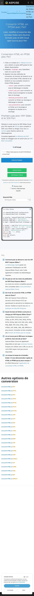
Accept (17, 585)
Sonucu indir (18, 186)
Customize (10, 590)
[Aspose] (12, 2)
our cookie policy (21, 582)
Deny (23, 590)
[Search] (32, 2)
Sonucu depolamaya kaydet (18, 190)
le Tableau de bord (25, 63)
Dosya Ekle (17, 170)
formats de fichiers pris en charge (19, 333)
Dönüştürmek (17, 160)
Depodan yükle (17, 175)
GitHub (17, 126)
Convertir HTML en (8, 386)
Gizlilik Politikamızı (15, 182)
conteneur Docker (26, 344)
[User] (28, 2)
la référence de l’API (22, 136)
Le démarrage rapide (12, 265)
